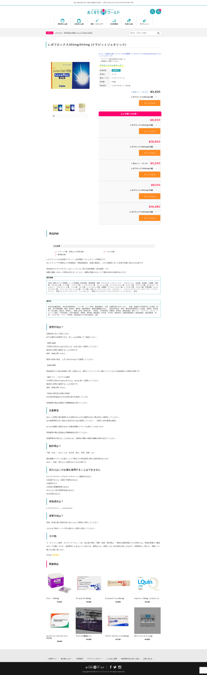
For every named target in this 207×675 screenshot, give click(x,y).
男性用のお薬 (62, 24)
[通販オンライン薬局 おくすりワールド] (103, 11)
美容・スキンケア (97, 24)
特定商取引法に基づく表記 (130, 659)
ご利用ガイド (52, 659)
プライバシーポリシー (94, 659)
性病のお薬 (129, 24)
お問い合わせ (147, 659)
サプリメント (144, 24)
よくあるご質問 (111, 659)
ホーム (101, 54)
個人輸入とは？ (66, 659)
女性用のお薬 (79, 24)
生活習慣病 (114, 24)
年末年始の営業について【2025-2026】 (78, 33)
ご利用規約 (79, 659)
